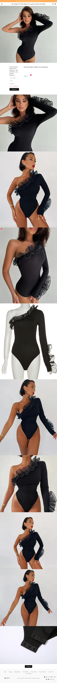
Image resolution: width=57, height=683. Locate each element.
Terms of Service (42, 671)
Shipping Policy (17, 671)
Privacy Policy (34, 671)
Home (5, 671)
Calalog (10, 671)
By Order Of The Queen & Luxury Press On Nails (28, 4)
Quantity (12, 83)
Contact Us (51, 671)
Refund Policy (25, 671)
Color (11, 77)
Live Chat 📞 (28, 673)
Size (11, 80)
